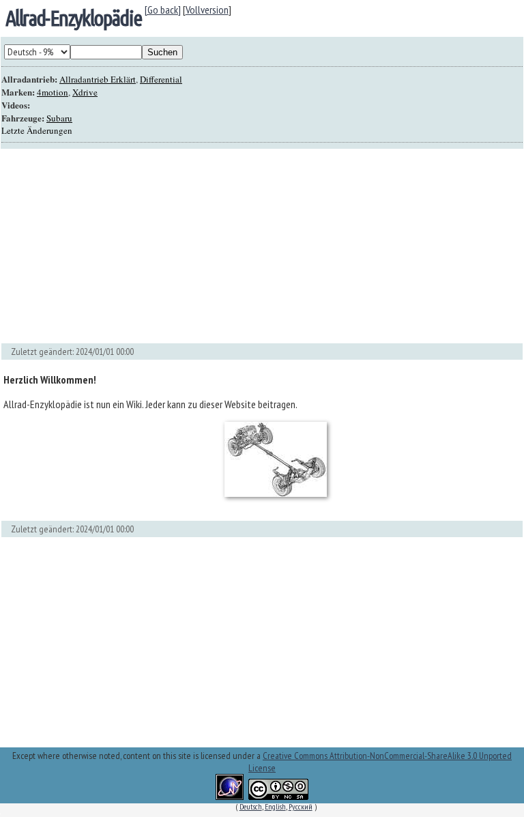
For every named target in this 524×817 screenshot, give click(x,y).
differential (161, 79)
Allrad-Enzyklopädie (73, 17)
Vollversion (207, 9)
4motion (52, 92)
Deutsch (250, 806)
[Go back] (163, 9)
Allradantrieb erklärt (97, 79)
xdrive (85, 92)
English (275, 806)
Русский (300, 806)
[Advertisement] (262, 246)
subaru (59, 118)
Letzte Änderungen (36, 130)
